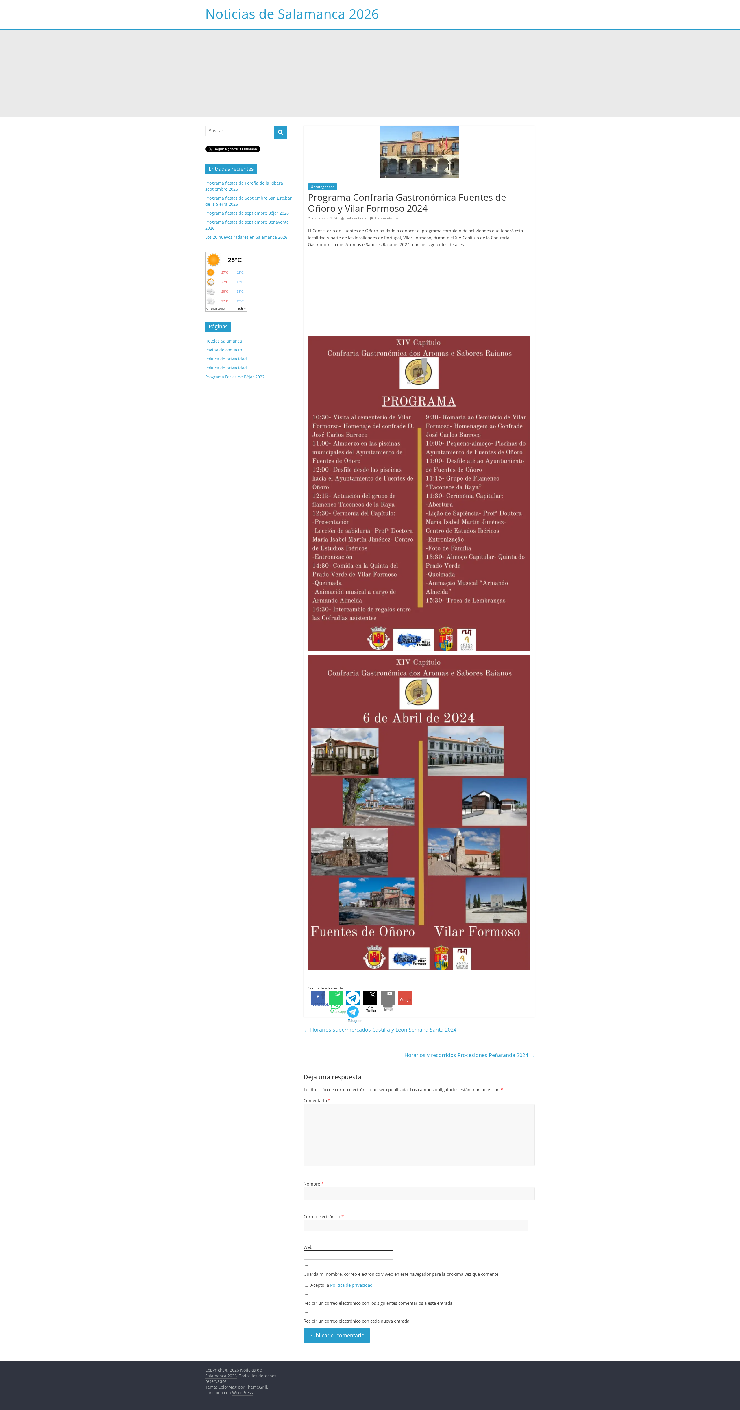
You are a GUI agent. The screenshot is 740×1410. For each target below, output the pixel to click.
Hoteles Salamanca (223, 341)
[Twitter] (370, 998)
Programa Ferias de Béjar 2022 (234, 377)
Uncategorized (322, 186)
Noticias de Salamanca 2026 (292, 14)
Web (308, 1247)
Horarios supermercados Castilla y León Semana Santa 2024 (380, 1029)
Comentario (317, 1100)
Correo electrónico (324, 1216)
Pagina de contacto (223, 350)
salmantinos (356, 218)
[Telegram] (353, 998)
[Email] (388, 998)
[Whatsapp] (336, 998)
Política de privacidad (351, 1285)
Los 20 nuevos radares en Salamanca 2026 (246, 237)
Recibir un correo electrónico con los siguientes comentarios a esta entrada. (379, 1303)
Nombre (313, 1184)
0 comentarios (386, 218)
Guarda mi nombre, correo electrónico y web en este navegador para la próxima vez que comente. (402, 1274)
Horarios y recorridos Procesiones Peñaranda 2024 (469, 1055)
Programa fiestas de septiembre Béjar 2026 (247, 213)
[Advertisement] (370, 73)
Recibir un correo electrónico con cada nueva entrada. (357, 1321)
